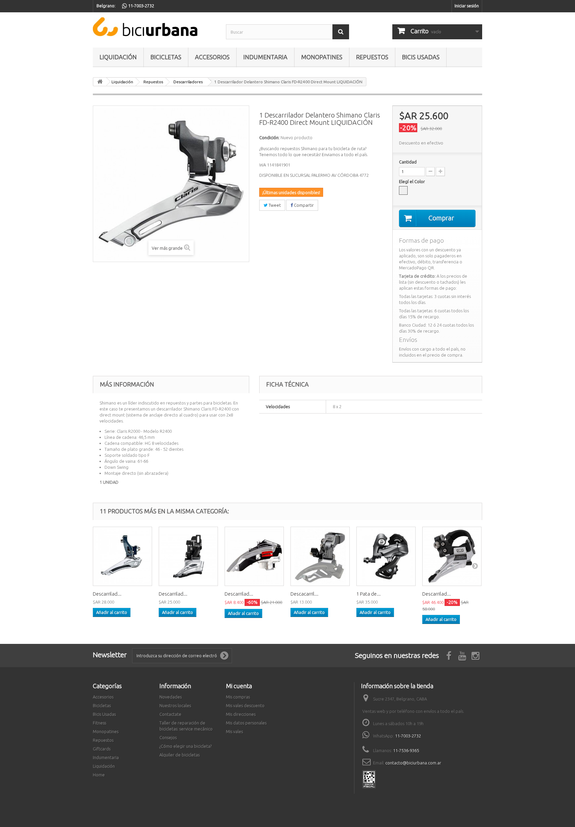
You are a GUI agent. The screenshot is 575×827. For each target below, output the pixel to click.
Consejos (168, 737)
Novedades (170, 696)
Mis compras (238, 696)
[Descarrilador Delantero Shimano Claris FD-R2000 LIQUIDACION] (122, 556)
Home (99, 774)
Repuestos (372, 57)
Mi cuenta (239, 686)
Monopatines (321, 57)
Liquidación (118, 57)
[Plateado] (403, 190)
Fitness (99, 722)
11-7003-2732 (408, 735)
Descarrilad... (107, 594)
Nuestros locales (175, 705)
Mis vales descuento (245, 705)
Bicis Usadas (421, 57)
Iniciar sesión (467, 5)
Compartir (303, 205)
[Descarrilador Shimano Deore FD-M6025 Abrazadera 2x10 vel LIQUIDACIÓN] (451, 556)
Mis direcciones (241, 714)
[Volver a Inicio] (100, 82)
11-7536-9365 (406, 750)
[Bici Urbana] (154, 26)
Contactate (170, 714)
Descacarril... (304, 594)
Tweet (274, 205)
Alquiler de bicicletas (179, 754)
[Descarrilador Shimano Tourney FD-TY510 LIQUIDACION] (254, 556)
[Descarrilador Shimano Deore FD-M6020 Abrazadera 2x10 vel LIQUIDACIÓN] (188, 556)
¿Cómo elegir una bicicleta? (185, 746)
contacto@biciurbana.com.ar (413, 762)
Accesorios (212, 57)
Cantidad (408, 161)
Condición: (269, 137)
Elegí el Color (412, 181)
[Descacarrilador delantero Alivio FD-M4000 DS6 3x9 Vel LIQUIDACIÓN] (320, 556)
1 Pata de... (368, 594)
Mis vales (234, 731)
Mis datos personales (246, 722)
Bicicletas (165, 57)
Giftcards (101, 748)
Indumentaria (265, 57)
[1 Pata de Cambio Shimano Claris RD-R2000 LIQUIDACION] (386, 556)
